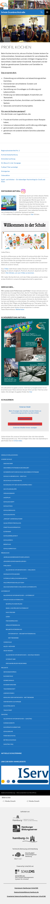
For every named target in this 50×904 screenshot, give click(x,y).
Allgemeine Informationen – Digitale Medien (23, 655)
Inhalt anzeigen (25, 419)
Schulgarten (5, 171)
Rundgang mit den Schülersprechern (17, 485)
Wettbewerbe (13, 638)
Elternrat (7, 531)
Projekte (4, 667)
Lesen (8, 616)
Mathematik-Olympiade (12, 702)
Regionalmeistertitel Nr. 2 (10, 150)
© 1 (2, 8)
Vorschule (7, 642)
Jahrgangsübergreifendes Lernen (16, 557)
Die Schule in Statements (12, 480)
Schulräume (8, 731)
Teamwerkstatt (9, 689)
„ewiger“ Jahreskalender (12, 519)
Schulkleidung (9, 514)
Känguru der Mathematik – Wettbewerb (18, 697)
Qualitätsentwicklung (12, 523)
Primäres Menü (47, 12)
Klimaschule (8, 676)
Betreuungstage (9, 740)
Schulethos (7, 506)
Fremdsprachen (12, 621)
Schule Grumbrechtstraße (13, 12)
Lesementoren (8, 693)
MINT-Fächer (10, 612)
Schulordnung (9, 510)
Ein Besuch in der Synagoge (11, 163)
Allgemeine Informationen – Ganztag (17, 719)
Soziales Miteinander (11, 574)
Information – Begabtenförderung (22, 633)
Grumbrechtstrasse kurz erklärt (16, 468)
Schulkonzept (8, 502)
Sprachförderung (13, 625)
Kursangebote (9, 723)
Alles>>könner (9, 646)
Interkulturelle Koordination (15, 578)
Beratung (7, 544)
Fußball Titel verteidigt (9, 167)
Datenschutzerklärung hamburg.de (26, 892)
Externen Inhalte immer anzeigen (25, 427)
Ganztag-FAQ (8, 744)
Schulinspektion (9, 548)
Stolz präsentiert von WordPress (26, 793)
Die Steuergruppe (10, 489)
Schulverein (8, 540)
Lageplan (6, 497)
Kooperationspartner (11, 727)
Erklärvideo (18, 441)
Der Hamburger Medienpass (16, 663)
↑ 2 (27, 801)
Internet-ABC (11, 659)
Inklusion (7, 565)
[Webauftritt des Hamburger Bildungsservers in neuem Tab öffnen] (25, 828)
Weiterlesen (20, 309)
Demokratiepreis (9, 672)
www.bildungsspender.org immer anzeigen (25, 424)
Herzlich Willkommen (9, 455)
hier (32, 214)
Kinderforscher (9, 684)
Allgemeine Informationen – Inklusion (20, 570)
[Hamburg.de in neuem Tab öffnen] (25, 838)
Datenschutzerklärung (8, 793)
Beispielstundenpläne (14, 604)
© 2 (2, 41)
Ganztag (4, 714)
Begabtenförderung (14, 629)
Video (6, 269)
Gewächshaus (8, 680)
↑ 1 (3, 801)
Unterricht (5, 591)
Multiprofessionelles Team (13, 582)
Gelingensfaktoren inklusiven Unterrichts (20, 587)
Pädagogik (5, 553)
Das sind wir (8, 463)
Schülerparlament (10, 536)
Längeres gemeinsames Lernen (14, 561)
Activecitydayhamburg (9, 155)
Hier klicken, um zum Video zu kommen (20, 273)
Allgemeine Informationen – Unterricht (18, 595)
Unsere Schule (6, 459)
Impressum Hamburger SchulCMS (26, 888)
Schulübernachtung (8, 159)
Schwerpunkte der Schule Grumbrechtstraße (21, 472)
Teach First (7, 710)
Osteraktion (5, 175)
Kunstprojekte (9, 706)
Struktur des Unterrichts (13, 599)
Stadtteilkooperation (11, 527)
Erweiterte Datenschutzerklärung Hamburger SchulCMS (26, 896)
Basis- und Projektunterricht (17, 608)
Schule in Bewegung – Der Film (14, 476)
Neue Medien (8, 650)
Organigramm (9, 493)
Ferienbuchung (9, 736)
